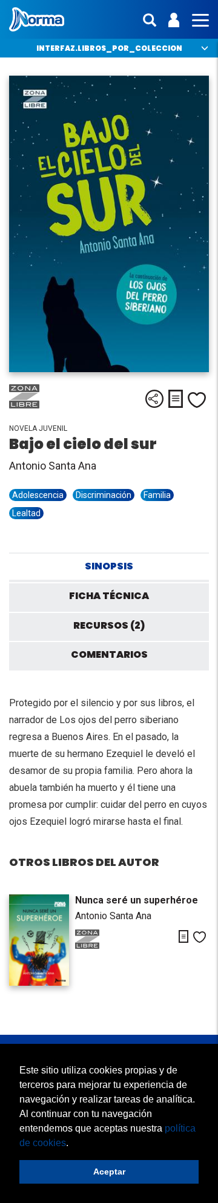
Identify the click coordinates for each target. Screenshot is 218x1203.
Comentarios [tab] (109, 654)
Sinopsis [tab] (109, 566)
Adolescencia (38, 495)
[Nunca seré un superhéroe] (39, 940)
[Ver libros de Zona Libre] (39, 405)
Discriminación (103, 495)
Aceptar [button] (109, 1171)
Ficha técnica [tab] (109, 596)
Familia (157, 495)
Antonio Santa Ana (52, 465)
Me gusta (197, 400)
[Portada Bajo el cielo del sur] (109, 224)
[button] (72, 1144)
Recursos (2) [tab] (109, 625)
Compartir (154, 399)
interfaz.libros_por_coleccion (109, 48)
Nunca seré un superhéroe (136, 900)
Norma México (36, 19)
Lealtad (26, 513)
